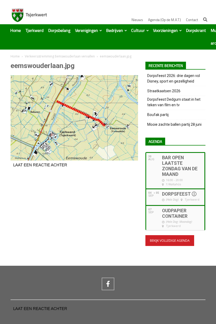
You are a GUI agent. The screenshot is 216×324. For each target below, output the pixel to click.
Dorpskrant (196, 30)
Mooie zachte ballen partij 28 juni (174, 124)
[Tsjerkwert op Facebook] (108, 284)
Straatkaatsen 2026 (163, 91)
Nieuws (137, 20)
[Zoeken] (205, 19)
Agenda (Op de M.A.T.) (164, 20)
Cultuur (138, 30)
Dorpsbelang (59, 30)
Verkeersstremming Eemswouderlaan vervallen (60, 56)
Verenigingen (86, 30)
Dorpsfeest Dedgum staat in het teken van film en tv (173, 102)
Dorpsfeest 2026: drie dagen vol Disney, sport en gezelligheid (173, 78)
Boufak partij (158, 115)
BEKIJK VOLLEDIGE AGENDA (170, 240)
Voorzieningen (165, 30)
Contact (192, 20)
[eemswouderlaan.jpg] (74, 159)
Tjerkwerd (34, 30)
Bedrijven (114, 30)
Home (15, 30)
